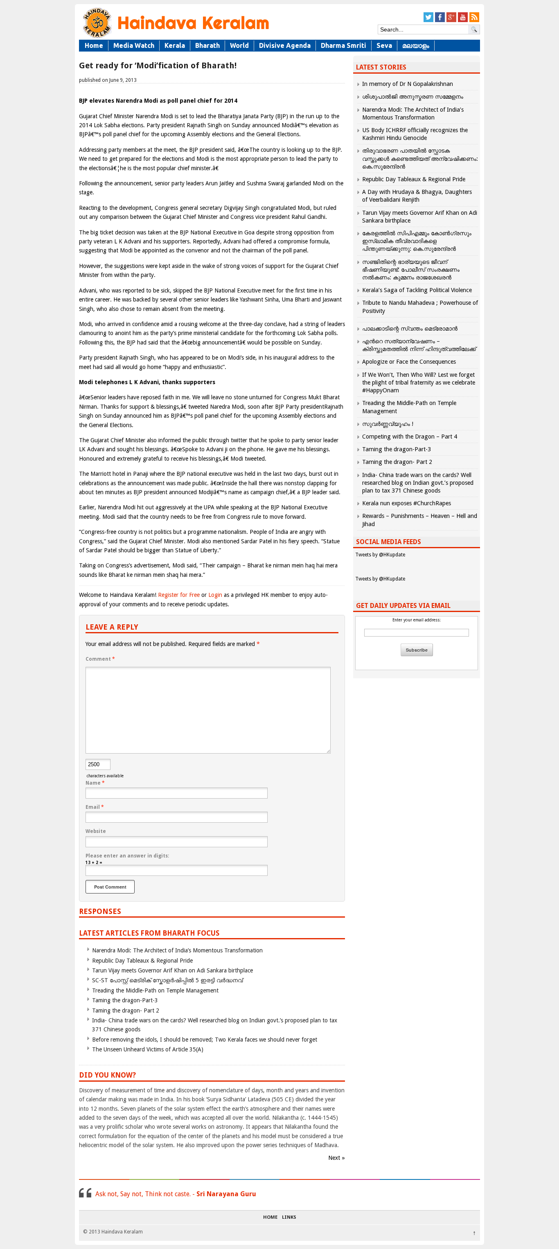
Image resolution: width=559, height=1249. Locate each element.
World (239, 45)
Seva (384, 45)
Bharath (207, 45)
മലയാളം (415, 45)
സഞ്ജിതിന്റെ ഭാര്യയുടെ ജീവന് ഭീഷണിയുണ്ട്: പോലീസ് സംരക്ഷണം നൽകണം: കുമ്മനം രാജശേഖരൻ (411, 270)
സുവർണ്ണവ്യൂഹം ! (387, 424)
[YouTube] (463, 20)
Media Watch (133, 45)
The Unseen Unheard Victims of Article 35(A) (147, 1049)
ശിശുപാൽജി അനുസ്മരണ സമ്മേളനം (412, 96)
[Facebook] (440, 20)
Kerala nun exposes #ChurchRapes (406, 503)
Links (289, 1217)
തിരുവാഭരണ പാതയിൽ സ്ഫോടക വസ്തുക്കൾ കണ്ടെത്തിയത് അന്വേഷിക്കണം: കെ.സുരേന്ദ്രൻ (420, 158)
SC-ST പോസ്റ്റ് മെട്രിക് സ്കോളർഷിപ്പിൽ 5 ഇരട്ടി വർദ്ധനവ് (167, 980)
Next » (336, 1157)
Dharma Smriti (343, 45)
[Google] (451, 20)
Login (215, 595)
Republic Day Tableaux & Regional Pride (142, 960)
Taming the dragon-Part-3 (125, 1000)
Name (95, 783)
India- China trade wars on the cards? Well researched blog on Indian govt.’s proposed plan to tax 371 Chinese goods (417, 483)
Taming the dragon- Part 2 (125, 1010)
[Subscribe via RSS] (474, 20)
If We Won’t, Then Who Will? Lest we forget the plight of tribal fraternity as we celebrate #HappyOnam (418, 382)
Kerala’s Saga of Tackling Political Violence (417, 290)
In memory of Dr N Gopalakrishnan (407, 84)
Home (94, 45)
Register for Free (179, 595)
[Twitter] (428, 20)
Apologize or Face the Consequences (409, 361)
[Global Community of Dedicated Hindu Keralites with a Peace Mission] (175, 37)
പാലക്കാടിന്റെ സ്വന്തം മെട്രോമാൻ (410, 328)
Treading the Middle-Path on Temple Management (155, 990)
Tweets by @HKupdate (380, 555)
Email (95, 807)
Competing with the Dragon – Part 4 (409, 436)
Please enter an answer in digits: (127, 856)
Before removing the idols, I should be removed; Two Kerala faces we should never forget (204, 1039)
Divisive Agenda (285, 45)
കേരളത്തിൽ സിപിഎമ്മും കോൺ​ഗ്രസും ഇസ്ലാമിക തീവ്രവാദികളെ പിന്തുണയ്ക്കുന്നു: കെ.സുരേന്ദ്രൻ (416, 241)
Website (96, 831)
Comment (100, 659)
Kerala (175, 45)
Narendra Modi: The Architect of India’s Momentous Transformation (177, 950)
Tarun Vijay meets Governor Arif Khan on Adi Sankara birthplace (172, 970)
